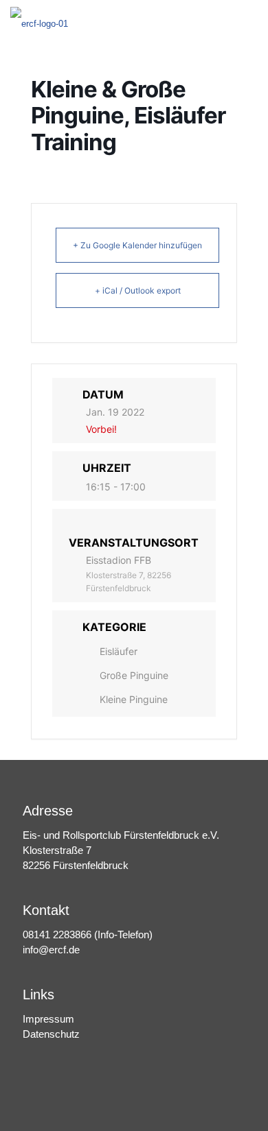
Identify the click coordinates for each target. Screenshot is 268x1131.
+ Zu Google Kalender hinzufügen (137, 245)
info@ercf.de (51, 949)
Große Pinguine (134, 675)
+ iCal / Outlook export (138, 290)
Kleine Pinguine (134, 699)
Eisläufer (118, 651)
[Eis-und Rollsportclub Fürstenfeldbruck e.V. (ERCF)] (39, 20)
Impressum (48, 1019)
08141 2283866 (57, 934)
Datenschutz (51, 1034)
